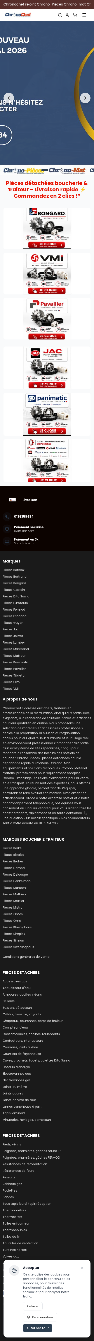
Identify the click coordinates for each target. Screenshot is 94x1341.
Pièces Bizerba (13, 855)
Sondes (8, 1197)
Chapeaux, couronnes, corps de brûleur (33, 1021)
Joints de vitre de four (19, 1100)
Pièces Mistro (13, 907)
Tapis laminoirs (14, 1113)
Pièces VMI (11, 688)
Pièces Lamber (14, 642)
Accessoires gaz (15, 981)
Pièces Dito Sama (16, 596)
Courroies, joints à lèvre (20, 1047)
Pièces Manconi (14, 888)
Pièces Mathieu (14, 894)
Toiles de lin (11, 1236)
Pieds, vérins (12, 1144)
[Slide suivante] (85, 98)
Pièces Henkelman (17, 881)
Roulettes (10, 1190)
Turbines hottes (15, 1250)
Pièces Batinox (13, 570)
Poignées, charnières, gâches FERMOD (31, 1157)
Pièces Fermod (14, 609)
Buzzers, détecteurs (18, 1007)
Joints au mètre (15, 1087)
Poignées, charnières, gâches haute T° (32, 1151)
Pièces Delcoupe (15, 874)
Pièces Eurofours (15, 603)
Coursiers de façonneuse (22, 1054)
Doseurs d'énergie (16, 1067)
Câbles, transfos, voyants (22, 1014)
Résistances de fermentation (25, 1164)
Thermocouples (15, 1230)
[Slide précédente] (8, 98)
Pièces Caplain (14, 590)
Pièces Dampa (14, 868)
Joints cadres (13, 1093)
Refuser (33, 1306)
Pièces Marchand (16, 649)
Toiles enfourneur (16, 1223)
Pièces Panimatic (16, 662)
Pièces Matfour (14, 655)
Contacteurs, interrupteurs (23, 1040)
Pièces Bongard (14, 583)
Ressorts (9, 1177)
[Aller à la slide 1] (44, 170)
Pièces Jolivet (13, 636)
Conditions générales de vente (26, 956)
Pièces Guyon (13, 623)
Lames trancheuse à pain (22, 1106)
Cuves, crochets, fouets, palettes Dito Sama (36, 1060)
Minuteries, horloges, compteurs (27, 1120)
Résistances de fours (18, 1171)
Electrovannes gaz (17, 1080)
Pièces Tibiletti (13, 675)
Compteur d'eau (15, 1027)
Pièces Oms (12, 920)
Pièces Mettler (13, 901)
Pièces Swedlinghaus (18, 947)
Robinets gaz (12, 1184)
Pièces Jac (11, 629)
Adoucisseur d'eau (17, 988)
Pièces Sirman (13, 940)
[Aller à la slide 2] (51, 170)
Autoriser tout (37, 1328)
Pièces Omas (13, 914)
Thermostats (13, 1217)
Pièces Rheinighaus (17, 927)
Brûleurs (9, 1001)
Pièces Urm (11, 682)
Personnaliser (43, 1317)
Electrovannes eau (17, 1073)
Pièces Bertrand (14, 576)
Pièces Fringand (14, 616)
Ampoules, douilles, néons (22, 994)
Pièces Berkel (12, 848)
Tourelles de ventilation (20, 1243)
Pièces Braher (13, 861)
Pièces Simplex (14, 934)
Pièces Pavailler (14, 669)
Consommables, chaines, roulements (31, 1034)
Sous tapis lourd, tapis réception (27, 1203)
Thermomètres (14, 1210)
